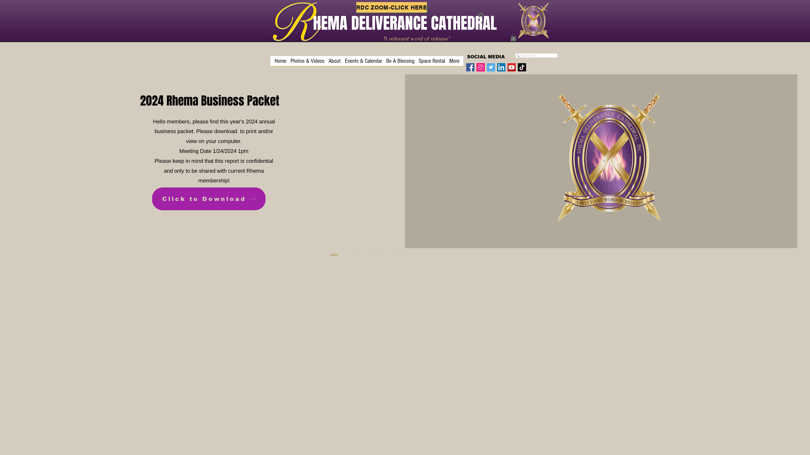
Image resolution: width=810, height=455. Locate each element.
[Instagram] (481, 67)
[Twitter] (491, 67)
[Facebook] (470, 67)
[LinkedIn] (501, 67)
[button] (513, 37)
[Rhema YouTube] (512, 67)
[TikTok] (522, 67)
